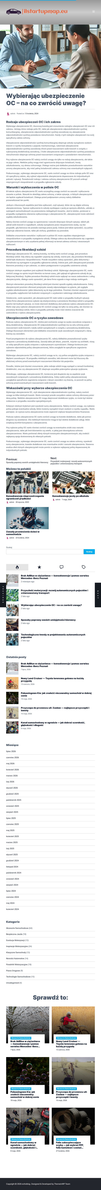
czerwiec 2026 (12, 757)
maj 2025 (10, 830)
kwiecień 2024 (12, 909)
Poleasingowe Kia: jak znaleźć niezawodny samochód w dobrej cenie (56, 694)
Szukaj (9, 547)
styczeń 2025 (12, 854)
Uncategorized (12, 983)
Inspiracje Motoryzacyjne (17, 946)
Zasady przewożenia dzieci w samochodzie (23, 533)
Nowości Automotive (15, 958)
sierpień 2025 (12, 812)
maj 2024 (10, 903)
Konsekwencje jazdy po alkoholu (70, 496)
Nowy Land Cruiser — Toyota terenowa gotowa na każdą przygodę (52, 679)
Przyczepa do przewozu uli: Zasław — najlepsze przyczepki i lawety (55, 709)
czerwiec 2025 (12, 824)
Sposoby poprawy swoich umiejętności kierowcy (48, 620)
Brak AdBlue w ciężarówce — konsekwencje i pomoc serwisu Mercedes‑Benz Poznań (55, 577)
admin (11, 502)
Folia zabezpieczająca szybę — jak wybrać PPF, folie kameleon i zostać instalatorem (70, 1145)
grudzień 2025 (12, 794)
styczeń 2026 (12, 788)
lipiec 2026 (11, 751)
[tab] (17, 567)
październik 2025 (13, 800)
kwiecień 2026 (12, 769)
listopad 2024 (12, 867)
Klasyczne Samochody (16, 952)
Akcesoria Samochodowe (17, 928)
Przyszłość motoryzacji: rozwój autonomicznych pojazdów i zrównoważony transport (54, 591)
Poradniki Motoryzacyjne (16, 964)
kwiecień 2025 (12, 836)
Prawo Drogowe (13, 970)
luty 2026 (10, 782)
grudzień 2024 (12, 860)
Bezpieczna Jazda (14, 934)
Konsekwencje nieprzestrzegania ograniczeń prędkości (25, 497)
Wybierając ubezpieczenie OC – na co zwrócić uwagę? (51, 605)
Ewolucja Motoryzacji (15, 940)
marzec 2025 (12, 842)
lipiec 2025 (11, 818)
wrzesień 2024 (12, 879)
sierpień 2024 (12, 885)
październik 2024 (13, 873)
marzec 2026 (12, 775)
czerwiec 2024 (12, 897)
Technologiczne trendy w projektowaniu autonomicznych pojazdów (53, 635)
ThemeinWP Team (62, 1184)
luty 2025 (10, 848)
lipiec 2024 (11, 891)
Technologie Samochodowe (18, 976)
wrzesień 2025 (12, 806)
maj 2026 (10, 763)
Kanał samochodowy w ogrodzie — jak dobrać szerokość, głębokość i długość (53, 723)
